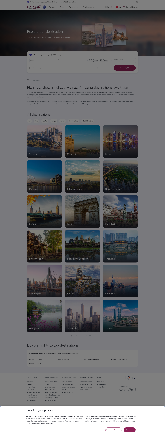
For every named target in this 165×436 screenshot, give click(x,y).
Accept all (129, 430)
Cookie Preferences (113, 430)
